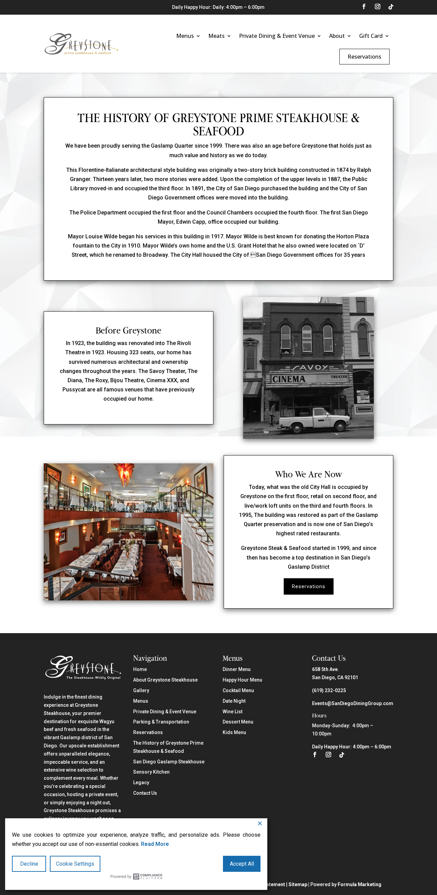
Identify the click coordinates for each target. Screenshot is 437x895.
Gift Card (371, 36)
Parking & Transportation (161, 722)
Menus (185, 36)
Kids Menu (234, 732)
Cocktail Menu (238, 690)
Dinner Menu (237, 669)
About (337, 36)
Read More (155, 844)
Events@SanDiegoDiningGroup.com (352, 703)
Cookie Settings (75, 864)
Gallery (141, 690)
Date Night (234, 701)
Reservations (364, 56)
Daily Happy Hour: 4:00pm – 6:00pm (351, 746)
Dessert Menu (238, 722)
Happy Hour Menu (242, 680)
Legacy (141, 782)
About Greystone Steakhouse (165, 680)
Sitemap (297, 884)
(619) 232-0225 (329, 690)
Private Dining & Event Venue (277, 36)
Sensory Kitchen (151, 772)
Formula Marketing (359, 884)
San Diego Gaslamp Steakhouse (169, 761)
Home (140, 669)
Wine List (232, 711)
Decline (29, 864)
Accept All (242, 864)
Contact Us (145, 793)
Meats (216, 36)
